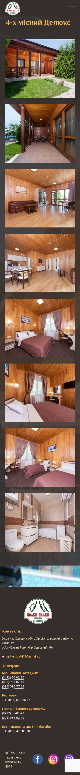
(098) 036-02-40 (13, 718)
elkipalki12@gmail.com (27, 656)
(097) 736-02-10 (13, 682)
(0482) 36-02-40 (13, 713)
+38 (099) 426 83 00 (16, 731)
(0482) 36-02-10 (13, 677)
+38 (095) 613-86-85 (16, 700)
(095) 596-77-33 (13, 686)
